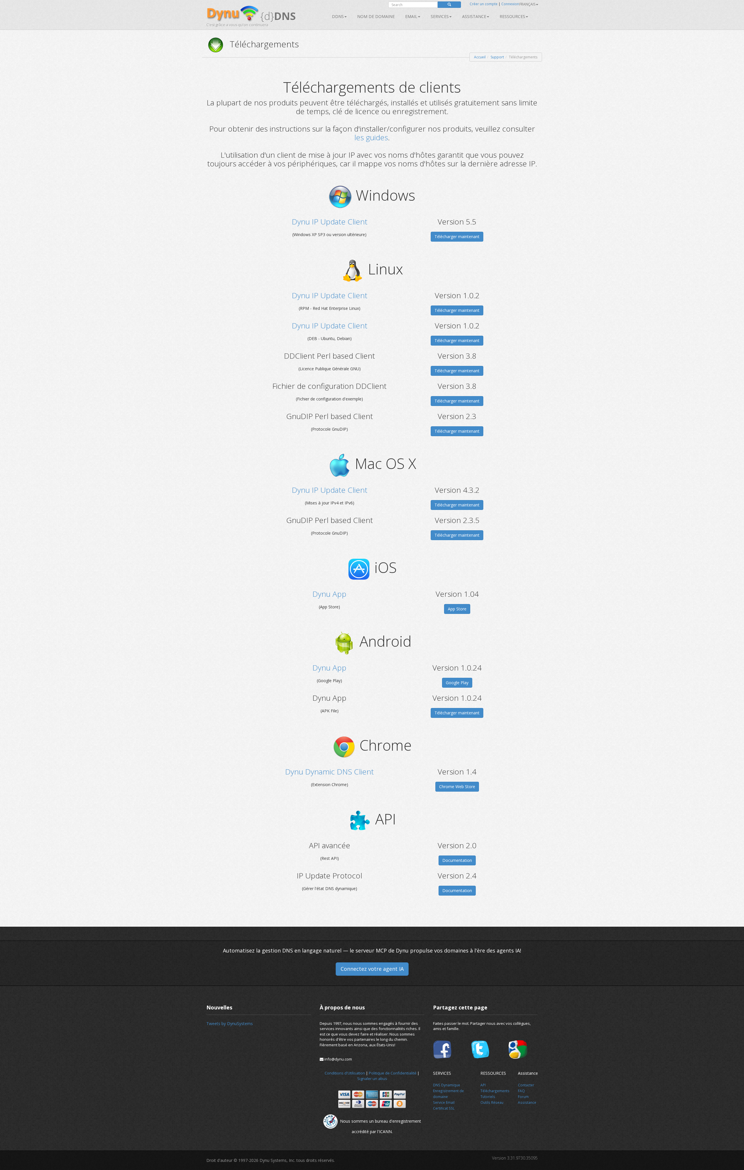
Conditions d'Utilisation (345, 1073)
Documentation (457, 860)
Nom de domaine (376, 16)
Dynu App (329, 594)
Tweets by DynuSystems (229, 1023)
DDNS (338, 16)
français (527, 4)
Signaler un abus (372, 1078)
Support (497, 57)
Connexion (510, 3)
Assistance (474, 16)
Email (411, 16)
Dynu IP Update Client (329, 221)
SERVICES (440, 16)
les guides (371, 137)
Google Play (457, 682)
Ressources (512, 16)
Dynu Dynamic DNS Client (329, 771)
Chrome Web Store (457, 786)
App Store (457, 609)
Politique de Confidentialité (392, 1073)
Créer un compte (484, 3)
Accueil (480, 57)
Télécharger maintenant (457, 236)
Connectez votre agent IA (372, 968)
